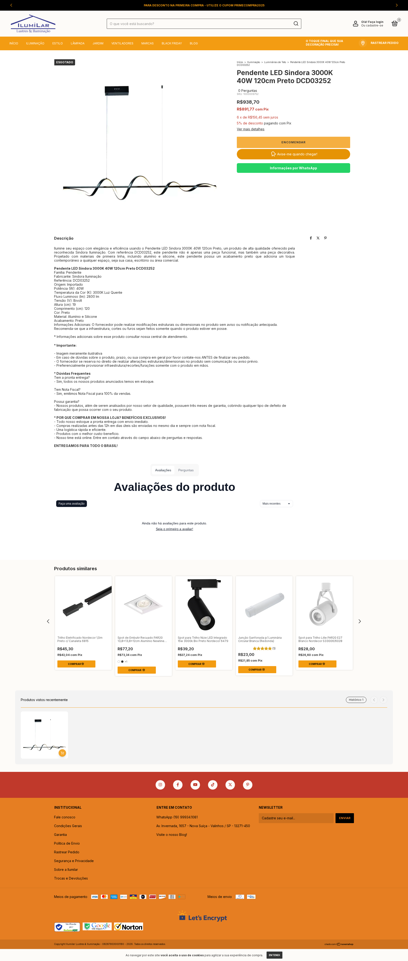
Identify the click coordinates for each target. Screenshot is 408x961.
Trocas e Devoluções (71, 878)
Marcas (147, 43)
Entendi (274, 955)
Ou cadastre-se (372, 25)
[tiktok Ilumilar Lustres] (212, 785)
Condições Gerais (68, 826)
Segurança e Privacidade (74, 861)
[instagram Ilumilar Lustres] (160, 785)
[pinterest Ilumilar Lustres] (247, 785)
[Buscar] (296, 23)
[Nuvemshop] (339, 945)
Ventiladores (122, 43)
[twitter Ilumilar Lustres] (230, 785)
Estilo (57, 43)
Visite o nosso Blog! (171, 835)
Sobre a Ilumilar (66, 869)
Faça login (375, 22)
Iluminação (35, 43)
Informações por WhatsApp (293, 168)
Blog (194, 43)
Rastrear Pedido (66, 852)
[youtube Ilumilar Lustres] (195, 785)
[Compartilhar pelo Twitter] (318, 238)
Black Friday (172, 43)
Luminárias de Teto (275, 62)
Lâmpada (78, 43)
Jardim (98, 43)
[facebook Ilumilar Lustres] (178, 785)
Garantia (60, 835)
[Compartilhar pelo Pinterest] (325, 238)
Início (13, 43)
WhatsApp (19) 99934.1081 (177, 817)
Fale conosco (64, 817)
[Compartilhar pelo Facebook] (311, 238)
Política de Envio (67, 843)
